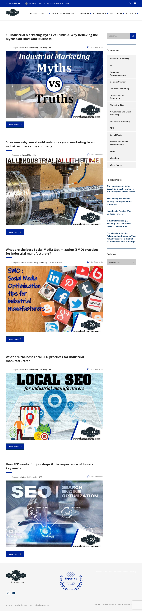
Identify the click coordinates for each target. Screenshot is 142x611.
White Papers (116, 165)
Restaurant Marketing (120, 121)
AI (111, 65)
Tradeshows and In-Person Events (119, 143)
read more (14, 124)
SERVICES (84, 13)
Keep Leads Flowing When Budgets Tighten (119, 212)
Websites (114, 158)
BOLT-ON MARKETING (63, 13)
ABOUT (44, 13)
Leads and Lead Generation (117, 96)
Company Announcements (118, 73)
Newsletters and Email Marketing (120, 113)
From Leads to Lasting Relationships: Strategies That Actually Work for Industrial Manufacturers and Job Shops (121, 237)
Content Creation (118, 82)
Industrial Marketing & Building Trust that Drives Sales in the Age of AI (119, 223)
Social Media (116, 135)
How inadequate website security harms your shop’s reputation (120, 201)
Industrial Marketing (119, 89)
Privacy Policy (109, 604)
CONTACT (131, 13)
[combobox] (121, 262)
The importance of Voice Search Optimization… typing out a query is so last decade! (121, 189)
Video (112, 151)
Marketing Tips (117, 105)
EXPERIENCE (99, 13)
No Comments (97, 47)
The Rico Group (26, 605)
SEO (112, 128)
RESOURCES (116, 13)
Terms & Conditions (127, 604)
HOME (33, 13)
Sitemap (97, 604)
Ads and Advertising (119, 59)
